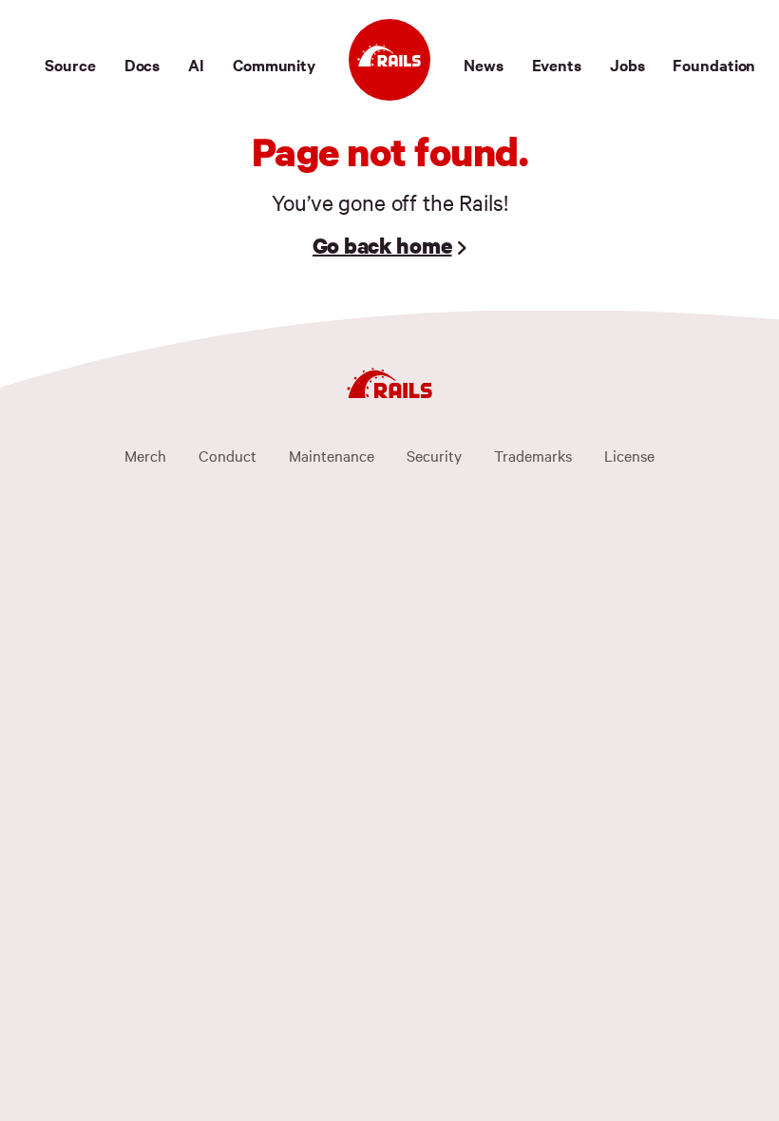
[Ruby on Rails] (389, 60)
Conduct (227, 455)
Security (434, 455)
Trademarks (533, 455)
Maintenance (331, 455)
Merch (145, 455)
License (629, 455)
